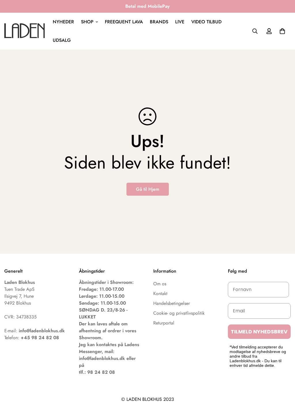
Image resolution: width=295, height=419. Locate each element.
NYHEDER (63, 21)
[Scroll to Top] (283, 387)
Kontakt (160, 293)
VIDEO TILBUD (206, 21)
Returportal (163, 323)
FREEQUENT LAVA (124, 21)
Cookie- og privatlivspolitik (179, 313)
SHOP (87, 21)
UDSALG (62, 40)
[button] (282, 31)
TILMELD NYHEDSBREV (259, 331)
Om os (159, 283)
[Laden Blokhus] (24, 30)
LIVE (179, 21)
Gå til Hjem (147, 189)
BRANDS (159, 21)
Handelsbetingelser (171, 303)
